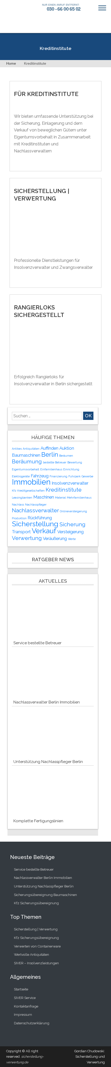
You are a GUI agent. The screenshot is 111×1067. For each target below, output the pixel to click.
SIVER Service (25, 998)
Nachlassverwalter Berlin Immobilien (46, 702)
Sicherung (72, 524)
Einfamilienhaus (51, 469)
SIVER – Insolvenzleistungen (36, 963)
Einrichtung (71, 469)
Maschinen (43, 497)
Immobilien (31, 481)
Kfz (14, 490)
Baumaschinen (26, 455)
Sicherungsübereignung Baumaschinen (45, 895)
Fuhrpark (74, 476)
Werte (72, 538)
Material (60, 497)
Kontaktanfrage (26, 1006)
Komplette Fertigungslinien (38, 821)
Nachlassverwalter (35, 510)
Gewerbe (87, 476)
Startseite (21, 989)
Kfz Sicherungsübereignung (36, 903)
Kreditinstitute (64, 489)
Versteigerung (70, 531)
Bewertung (74, 462)
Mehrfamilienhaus (79, 497)
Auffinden (49, 448)
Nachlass (18, 504)
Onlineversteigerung (73, 511)
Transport (21, 531)
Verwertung (27, 538)
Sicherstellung (35, 524)
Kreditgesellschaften (31, 490)
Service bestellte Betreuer (37, 643)
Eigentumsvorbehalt (25, 469)
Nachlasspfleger (35, 504)
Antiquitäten (31, 448)
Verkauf (44, 531)
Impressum (23, 1014)
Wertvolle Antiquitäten (31, 954)
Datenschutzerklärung (31, 1023)
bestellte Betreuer (54, 462)
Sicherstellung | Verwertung (41, 195)
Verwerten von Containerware (37, 946)
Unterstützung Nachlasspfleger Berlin (48, 761)
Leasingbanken (22, 497)
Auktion (66, 448)
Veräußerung (55, 538)
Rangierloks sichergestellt (39, 311)
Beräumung (27, 461)
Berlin (49, 454)
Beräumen (66, 455)
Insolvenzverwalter (70, 483)
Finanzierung (58, 476)
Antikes (17, 448)
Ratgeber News (53, 559)
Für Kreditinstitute (46, 94)
